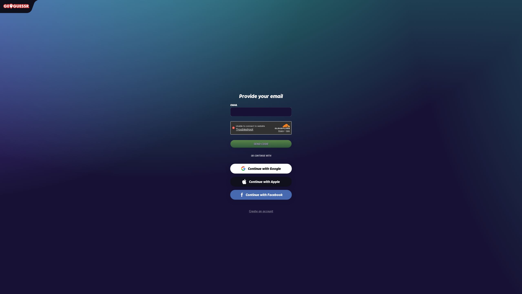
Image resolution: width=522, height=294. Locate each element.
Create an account (261, 211)
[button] (261, 169)
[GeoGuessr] (16, 6)
